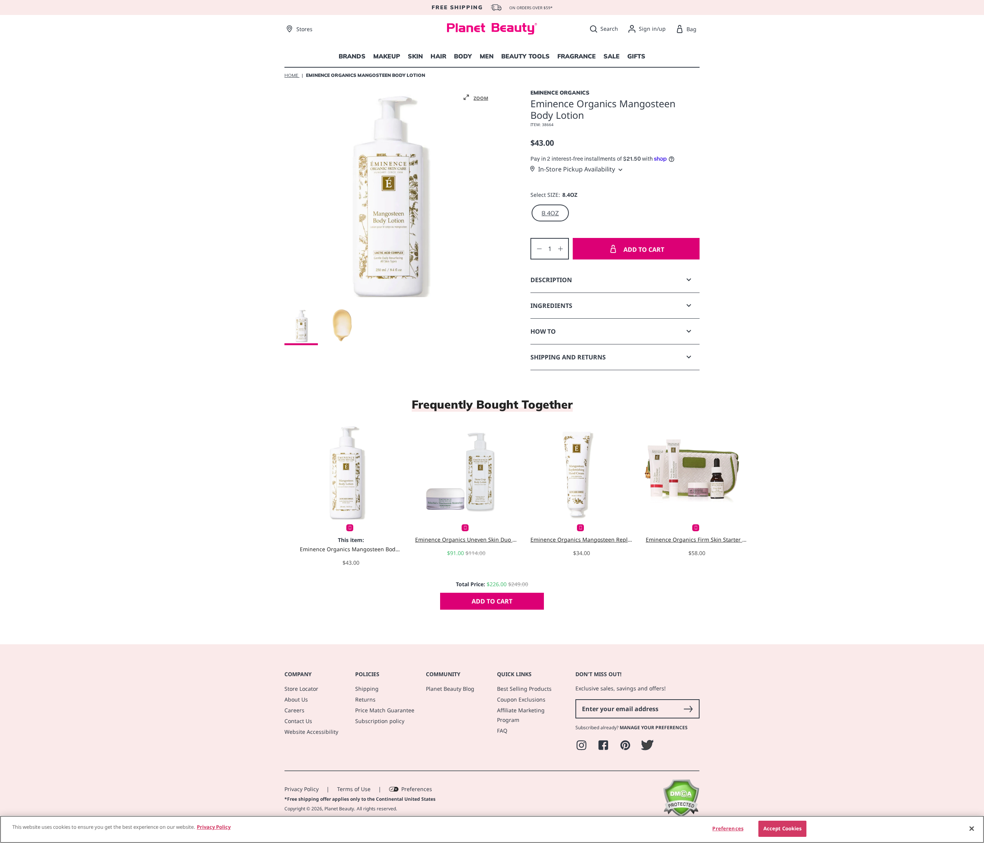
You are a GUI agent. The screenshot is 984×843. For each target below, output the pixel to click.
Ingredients (551, 305)
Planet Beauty (339, 808)
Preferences (416, 789)
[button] (476, 97)
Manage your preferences (654, 727)
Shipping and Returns (568, 357)
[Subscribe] (688, 709)
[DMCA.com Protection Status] (681, 815)
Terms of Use (354, 789)
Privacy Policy (301, 789)
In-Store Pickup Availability (576, 169)
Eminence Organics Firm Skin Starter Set (697, 539)
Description (551, 280)
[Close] (971, 828)
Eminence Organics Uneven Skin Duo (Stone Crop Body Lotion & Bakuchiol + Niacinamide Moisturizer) (466, 539)
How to (543, 331)
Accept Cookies (782, 828)
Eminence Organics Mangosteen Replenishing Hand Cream (581, 539)
